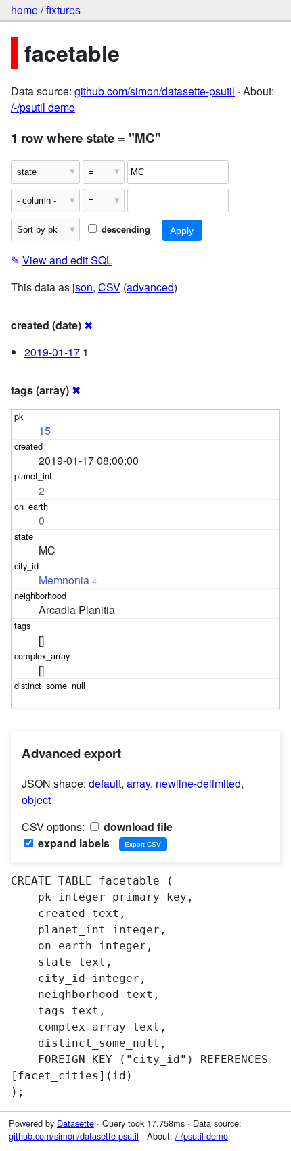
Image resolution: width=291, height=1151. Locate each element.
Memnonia (64, 580)
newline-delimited (198, 783)
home (24, 10)
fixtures (63, 10)
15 (45, 430)
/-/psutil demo (43, 107)
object (36, 799)
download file (137, 827)
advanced (150, 287)
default (105, 783)
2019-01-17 (52, 352)
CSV (109, 287)
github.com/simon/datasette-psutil (154, 91)
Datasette (75, 1123)
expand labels (72, 843)
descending (124, 229)
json (82, 287)
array (138, 783)
